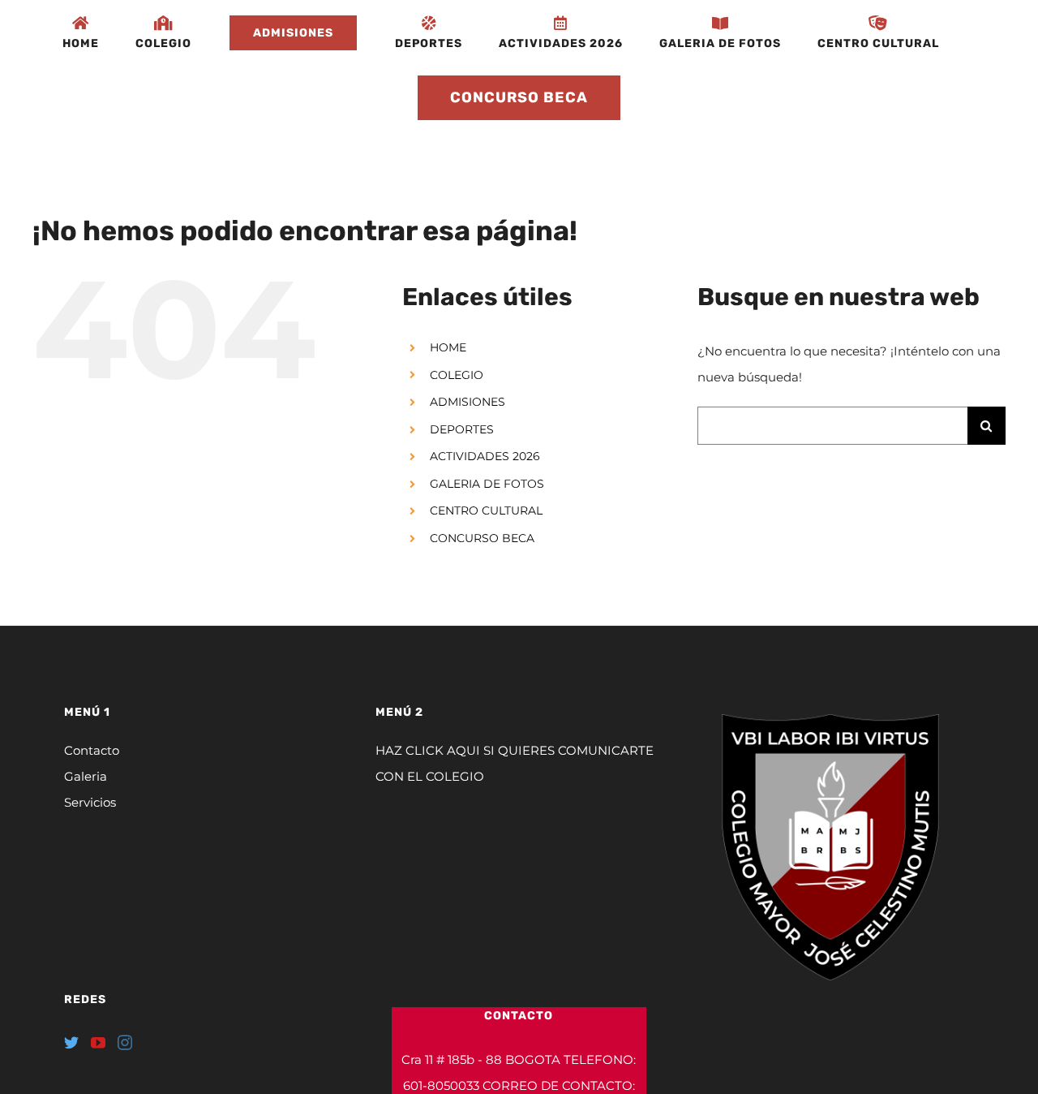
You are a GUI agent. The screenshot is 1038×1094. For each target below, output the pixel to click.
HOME (448, 347)
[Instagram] (125, 1042)
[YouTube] (98, 1042)
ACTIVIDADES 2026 (485, 456)
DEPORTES (462, 429)
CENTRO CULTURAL (486, 510)
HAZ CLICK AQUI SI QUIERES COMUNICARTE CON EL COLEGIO (514, 763)
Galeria (85, 776)
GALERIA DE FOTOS (487, 483)
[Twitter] (71, 1042)
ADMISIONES (467, 401)
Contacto (91, 750)
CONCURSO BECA (482, 538)
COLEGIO (456, 375)
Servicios (90, 802)
